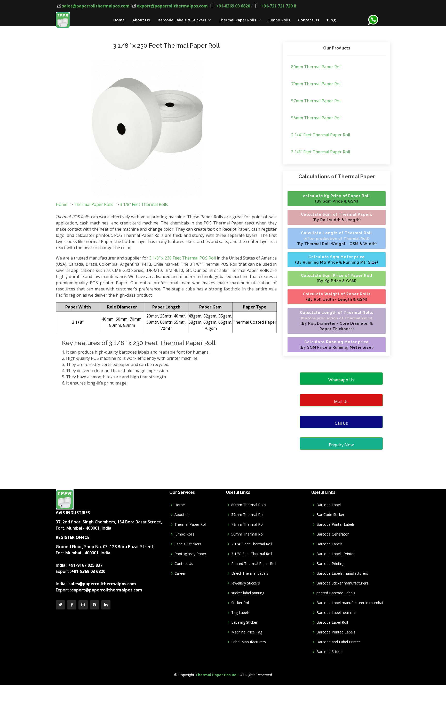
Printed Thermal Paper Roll (253, 563)
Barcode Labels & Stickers (182, 19)
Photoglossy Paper (190, 554)
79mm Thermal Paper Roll (316, 84)
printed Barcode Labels (335, 593)
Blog (331, 19)
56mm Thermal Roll (247, 534)
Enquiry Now (341, 445)
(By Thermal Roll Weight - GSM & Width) (337, 238)
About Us (141, 19)
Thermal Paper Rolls (237, 19)
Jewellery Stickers (245, 583)
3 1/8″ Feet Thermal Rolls (144, 204)
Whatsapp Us (341, 380)
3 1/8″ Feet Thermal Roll (251, 554)
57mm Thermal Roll (247, 514)
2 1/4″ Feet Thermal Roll (251, 544)
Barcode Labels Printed (335, 554)
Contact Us (308, 19)
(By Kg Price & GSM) (336, 278)
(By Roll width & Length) (336, 217)
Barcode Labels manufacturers (342, 573)
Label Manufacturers (248, 642)
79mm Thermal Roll (247, 524)
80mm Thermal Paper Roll (316, 67)
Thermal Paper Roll (190, 524)
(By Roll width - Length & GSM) (336, 297)
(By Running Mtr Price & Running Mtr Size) (336, 259)
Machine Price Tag (246, 632)
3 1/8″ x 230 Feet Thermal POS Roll (182, 258)
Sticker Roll (240, 603)
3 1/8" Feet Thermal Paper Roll (320, 152)
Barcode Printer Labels (335, 524)
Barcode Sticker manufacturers (342, 583)
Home (119, 19)
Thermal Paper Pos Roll (216, 674)
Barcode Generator (332, 534)
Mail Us (341, 401)
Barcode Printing (330, 563)
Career (180, 573)
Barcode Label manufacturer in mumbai (349, 603)
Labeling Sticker (244, 622)
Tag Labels (240, 612)
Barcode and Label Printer (338, 642)
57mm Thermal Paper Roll (316, 101)
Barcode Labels (329, 544)
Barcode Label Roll (332, 622)
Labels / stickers (187, 544)
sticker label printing (247, 593)
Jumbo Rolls (279, 19)
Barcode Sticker (329, 652)
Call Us (341, 423)
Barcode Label (328, 505)
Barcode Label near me (336, 612)
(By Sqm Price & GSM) (336, 198)
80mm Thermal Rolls (248, 505)
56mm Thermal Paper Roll (316, 118)
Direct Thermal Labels (249, 573)
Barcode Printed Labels (335, 632)
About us (181, 514)
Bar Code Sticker (330, 514)
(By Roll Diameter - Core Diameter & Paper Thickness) (336, 321)
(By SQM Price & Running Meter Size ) (336, 344)
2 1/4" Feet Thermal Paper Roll (320, 135)
